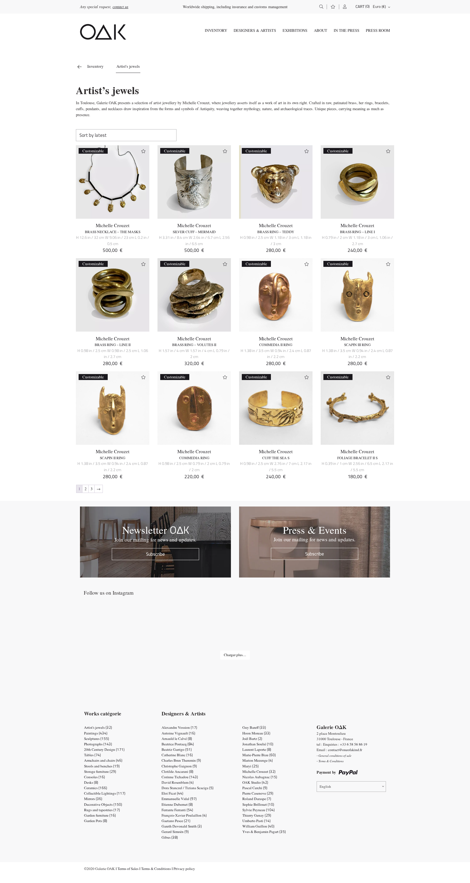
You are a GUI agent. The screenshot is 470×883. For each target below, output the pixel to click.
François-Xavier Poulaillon (184, 815)
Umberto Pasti (256, 820)
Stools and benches (102, 766)
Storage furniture (100, 771)
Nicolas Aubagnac (259, 776)
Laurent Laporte (256, 749)
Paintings (95, 733)
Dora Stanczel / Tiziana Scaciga (188, 787)
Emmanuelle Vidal (179, 798)
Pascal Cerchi (254, 787)
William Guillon (258, 826)
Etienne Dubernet (177, 804)
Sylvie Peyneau (258, 809)
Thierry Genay (256, 815)
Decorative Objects (103, 804)
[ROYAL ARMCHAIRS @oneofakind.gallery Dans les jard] (235, 628)
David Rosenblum (178, 782)
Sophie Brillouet (258, 804)
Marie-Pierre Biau (259, 754)
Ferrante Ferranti (177, 809)
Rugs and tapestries (102, 809)
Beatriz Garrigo (177, 749)
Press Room (378, 30)
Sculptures (96, 738)
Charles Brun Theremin (181, 760)
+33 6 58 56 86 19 (353, 744)
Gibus (170, 837)
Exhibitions (295, 30)
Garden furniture (100, 815)
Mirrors (93, 798)
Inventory (216, 30)
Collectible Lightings (104, 793)
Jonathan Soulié (257, 744)
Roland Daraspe (256, 798)
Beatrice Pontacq (178, 744)
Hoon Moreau (256, 733)
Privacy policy (184, 868)
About (320, 30)
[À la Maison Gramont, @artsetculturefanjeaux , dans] (173, 628)
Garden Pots (95, 820)
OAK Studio (255, 782)
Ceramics (95, 787)
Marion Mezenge (257, 760)
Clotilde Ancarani (177, 771)
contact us (120, 6)
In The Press (346, 30)
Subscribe (155, 554)
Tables (92, 754)
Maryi (250, 766)
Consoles (94, 776)
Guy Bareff (254, 727)
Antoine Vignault (178, 733)
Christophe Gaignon (179, 766)
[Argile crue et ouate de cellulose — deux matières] (297, 628)
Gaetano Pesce (176, 820)
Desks (91, 782)
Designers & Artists (255, 30)
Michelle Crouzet (112, 225)
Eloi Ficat (172, 793)
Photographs (98, 744)
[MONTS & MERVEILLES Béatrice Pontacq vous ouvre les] (359, 628)
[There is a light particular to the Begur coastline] (111, 628)
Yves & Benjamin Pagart (264, 831)
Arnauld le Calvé (177, 738)
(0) (367, 6)
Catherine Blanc (177, 754)
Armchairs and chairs (103, 760)
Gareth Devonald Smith (182, 826)
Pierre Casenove (257, 793)
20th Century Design (104, 749)
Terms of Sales (128, 868)
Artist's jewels (98, 727)
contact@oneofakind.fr (345, 749)
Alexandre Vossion (179, 727)
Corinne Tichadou (180, 776)
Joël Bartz (252, 738)
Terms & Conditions (156, 868)
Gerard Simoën (175, 831)
